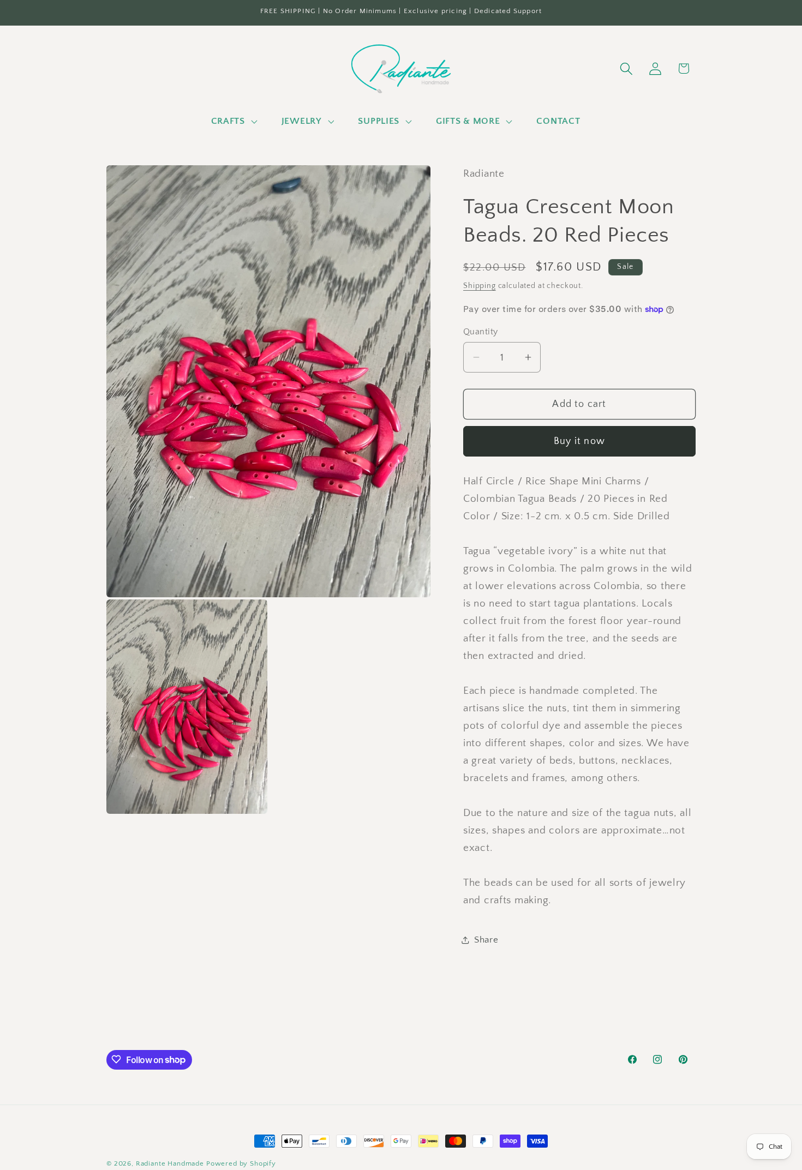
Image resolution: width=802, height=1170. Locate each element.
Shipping (479, 285)
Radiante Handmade (170, 1163)
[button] (232, 121)
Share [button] (486, 940)
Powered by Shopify (241, 1163)
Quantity (480, 332)
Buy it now (579, 441)
